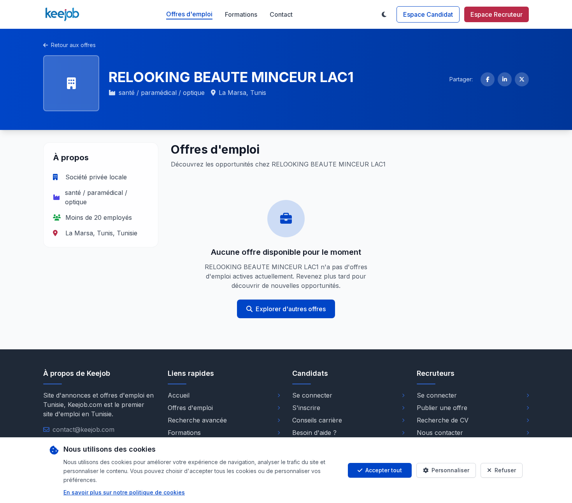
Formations (241, 14)
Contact (281, 14)
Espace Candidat (428, 14)
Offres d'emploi (189, 14)
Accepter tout (383, 470)
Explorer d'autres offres (291, 309)
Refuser (505, 470)
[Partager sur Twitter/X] (522, 79)
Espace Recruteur (496, 14)
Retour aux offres (73, 45)
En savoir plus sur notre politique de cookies (124, 492)
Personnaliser (450, 470)
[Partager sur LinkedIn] (505, 79)
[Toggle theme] (384, 14)
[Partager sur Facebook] (488, 79)
